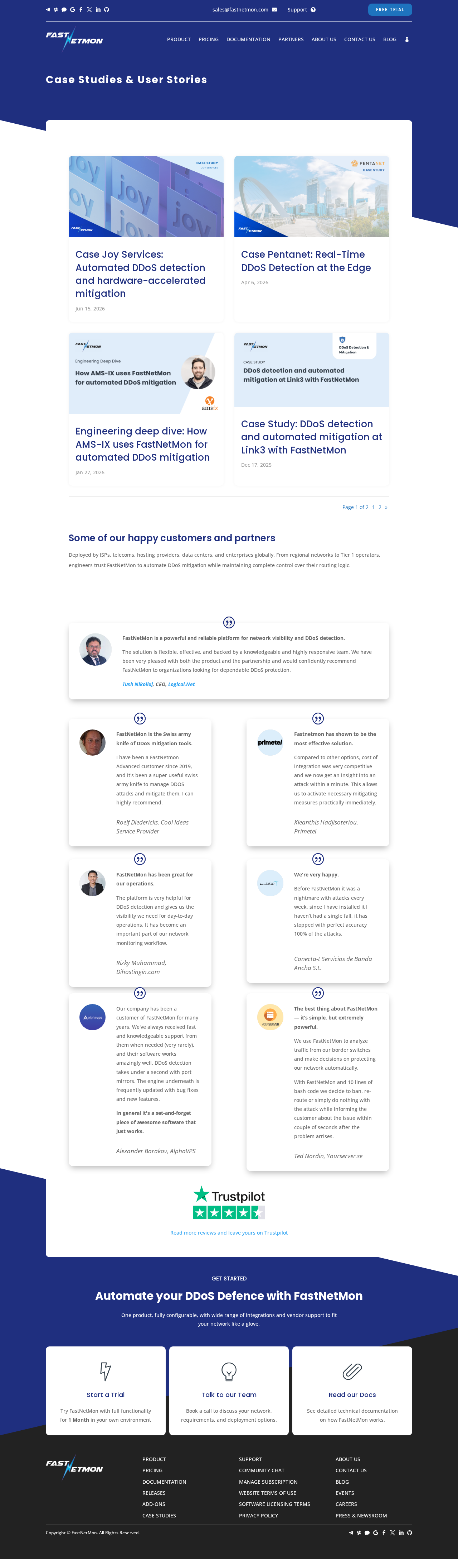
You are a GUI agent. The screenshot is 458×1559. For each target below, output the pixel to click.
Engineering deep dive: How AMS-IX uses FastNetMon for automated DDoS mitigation (142, 444)
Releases (154, 1493)
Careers (346, 1504)
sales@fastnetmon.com (240, 9)
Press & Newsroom (361, 1516)
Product (179, 40)
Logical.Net (181, 684)
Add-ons (153, 1504)
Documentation (248, 40)
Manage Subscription (268, 1482)
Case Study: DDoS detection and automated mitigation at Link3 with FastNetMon (311, 437)
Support (297, 9)
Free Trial (390, 9)
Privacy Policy (258, 1516)
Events (345, 1493)
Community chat (261, 1471)
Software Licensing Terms (274, 1504)
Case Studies (159, 1516)
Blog (389, 40)
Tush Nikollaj (137, 684)
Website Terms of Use (267, 1493)
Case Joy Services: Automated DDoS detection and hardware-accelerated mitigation (140, 274)
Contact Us (359, 40)
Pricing (209, 40)
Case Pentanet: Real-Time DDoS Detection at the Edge (306, 261)
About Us (324, 40)
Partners (291, 40)
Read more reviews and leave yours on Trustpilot (229, 1232)
